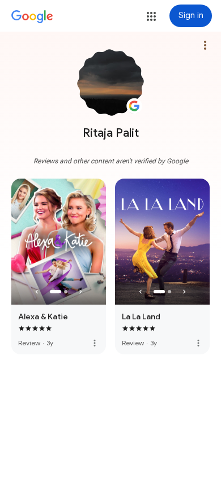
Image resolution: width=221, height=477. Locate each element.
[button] (151, 16)
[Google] (32, 17)
